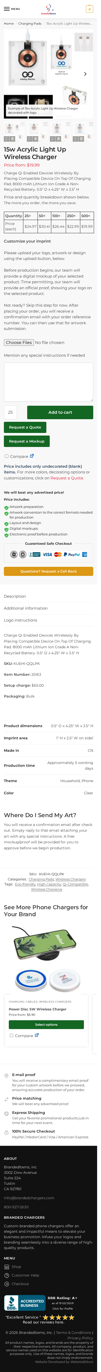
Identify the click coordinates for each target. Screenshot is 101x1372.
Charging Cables (23, 1001)
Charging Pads (29, 23)
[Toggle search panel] (5, 21)
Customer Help (25, 1275)
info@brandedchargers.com (29, 1198)
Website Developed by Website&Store (64, 1362)
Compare (18, 456)
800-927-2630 (16, 1207)
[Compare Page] (31, 456)
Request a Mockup (27, 441)
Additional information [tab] (26, 608)
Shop (16, 1266)
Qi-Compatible (75, 884)
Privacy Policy (80, 1338)
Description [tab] (15, 596)
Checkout (20, 1283)
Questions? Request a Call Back (48, 571)
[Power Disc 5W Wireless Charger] (46, 959)
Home (9, 23)
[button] (89, 9)
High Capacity (49, 884)
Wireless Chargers (70, 879)
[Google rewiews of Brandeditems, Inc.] (48, 1319)
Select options (46, 1024)
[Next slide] (85, 73)
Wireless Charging (46, 889)
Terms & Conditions (73, 1332)
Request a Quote (25, 427)
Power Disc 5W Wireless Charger (37, 1009)
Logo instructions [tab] (20, 620)
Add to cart (60, 412)
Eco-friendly (25, 884)
